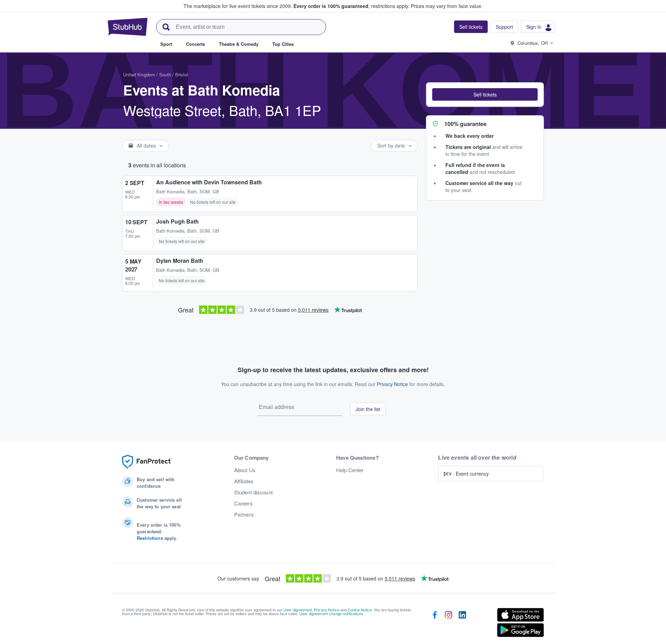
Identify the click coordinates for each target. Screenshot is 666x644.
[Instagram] (448, 624)
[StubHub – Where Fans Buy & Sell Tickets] (127, 26)
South (165, 74)
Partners (244, 514)
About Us (245, 470)
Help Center (350, 470)
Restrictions (150, 538)
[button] (485, 94)
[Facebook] (434, 624)
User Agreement (297, 609)
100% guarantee (465, 124)
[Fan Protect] (147, 462)
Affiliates (244, 481)
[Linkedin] (462, 624)
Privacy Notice (392, 383)
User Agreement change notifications (331, 613)
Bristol (181, 74)
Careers (243, 503)
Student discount (253, 492)
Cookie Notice (360, 609)
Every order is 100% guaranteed (351, 5)
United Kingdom (139, 74)
